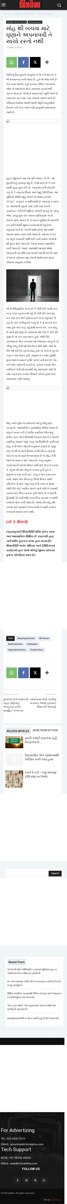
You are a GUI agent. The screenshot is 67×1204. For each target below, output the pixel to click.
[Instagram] (26, 1180)
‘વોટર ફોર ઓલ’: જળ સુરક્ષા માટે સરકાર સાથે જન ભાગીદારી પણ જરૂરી (31, 1007)
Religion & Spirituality (23, 13)
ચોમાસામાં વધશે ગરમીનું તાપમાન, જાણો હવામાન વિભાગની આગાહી (43, 703)
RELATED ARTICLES (18, 731)
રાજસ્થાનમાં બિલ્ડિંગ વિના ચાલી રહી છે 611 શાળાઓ (33, 1018)
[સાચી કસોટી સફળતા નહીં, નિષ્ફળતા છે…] (14, 742)
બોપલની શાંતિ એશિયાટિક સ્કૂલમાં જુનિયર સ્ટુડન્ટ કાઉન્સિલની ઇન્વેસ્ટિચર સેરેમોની (32, 971)
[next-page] (13, 790)
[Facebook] (23, 62)
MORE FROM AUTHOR (45, 730)
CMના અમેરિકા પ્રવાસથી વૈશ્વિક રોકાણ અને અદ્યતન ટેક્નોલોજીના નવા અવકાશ (34, 995)
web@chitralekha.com (23, 1163)
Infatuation (32, 644)
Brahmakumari (45, 13)
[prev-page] (7, 790)
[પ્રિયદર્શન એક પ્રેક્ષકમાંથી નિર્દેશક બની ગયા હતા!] (14, 759)
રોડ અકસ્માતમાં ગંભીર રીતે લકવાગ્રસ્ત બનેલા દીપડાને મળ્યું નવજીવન (34, 983)
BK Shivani (44, 638)
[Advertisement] (33, 595)
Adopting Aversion (26, 638)
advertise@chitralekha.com (26, 1144)
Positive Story (36, 649)
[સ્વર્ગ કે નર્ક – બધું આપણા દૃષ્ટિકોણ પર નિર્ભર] (14, 779)
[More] (47, 62)
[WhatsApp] (11, 62)
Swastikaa (56, 1199)
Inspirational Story (17, 649)
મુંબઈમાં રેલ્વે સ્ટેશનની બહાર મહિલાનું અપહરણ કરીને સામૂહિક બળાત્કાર (15, 705)
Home (7, 13)
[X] (35, 62)
